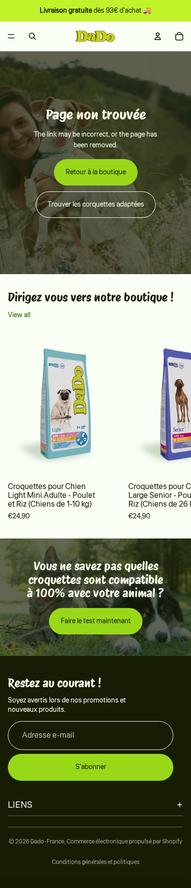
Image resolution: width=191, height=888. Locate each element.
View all (19, 315)
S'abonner (90, 767)
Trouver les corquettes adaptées (96, 205)
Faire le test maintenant (96, 621)
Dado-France (47, 842)
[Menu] (11, 36)
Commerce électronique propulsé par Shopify (124, 842)
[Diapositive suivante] (169, 427)
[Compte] (157, 36)
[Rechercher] (32, 36)
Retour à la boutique (96, 172)
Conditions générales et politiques (96, 862)
